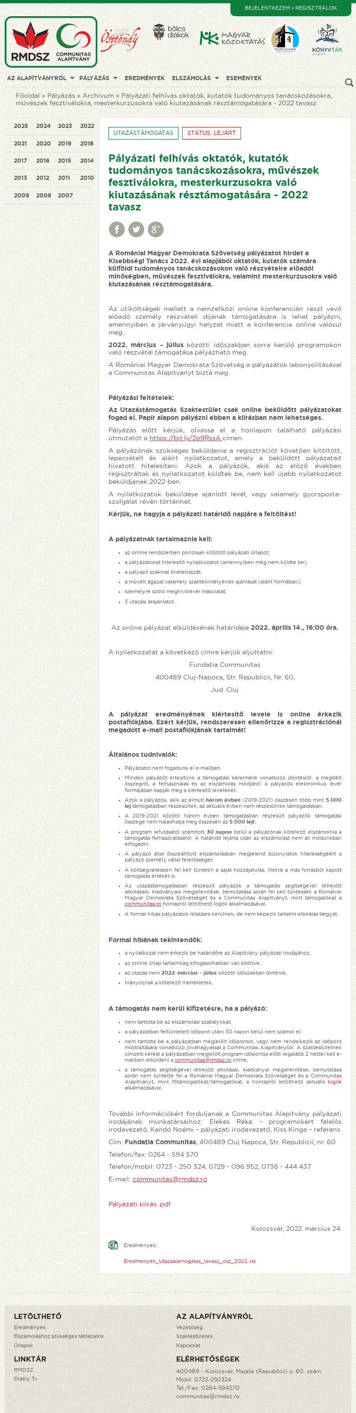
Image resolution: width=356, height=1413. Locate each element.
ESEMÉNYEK (244, 78)
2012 (42, 178)
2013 (20, 178)
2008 (43, 195)
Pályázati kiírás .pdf (139, 1204)
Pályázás (61, 95)
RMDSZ (23, 1370)
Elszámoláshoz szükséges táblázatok (59, 1336)
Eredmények (30, 1327)
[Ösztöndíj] (124, 19)
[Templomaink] (288, 19)
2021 (20, 143)
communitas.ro (143, 903)
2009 (21, 195)
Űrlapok (23, 1345)
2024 (43, 126)
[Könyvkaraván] (331, 19)
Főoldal (28, 95)
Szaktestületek (194, 1336)
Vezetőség (189, 1327)
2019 (64, 143)
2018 (87, 143)
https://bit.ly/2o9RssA (185, 438)
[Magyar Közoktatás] (233, 19)
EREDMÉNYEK (145, 78)
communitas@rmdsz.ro (203, 1060)
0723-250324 (212, 1379)
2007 (65, 195)
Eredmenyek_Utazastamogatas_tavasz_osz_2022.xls (189, 1261)
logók (335, 1081)
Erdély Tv (25, 1378)
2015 (64, 161)
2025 (21, 126)
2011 (64, 178)
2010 (87, 178)
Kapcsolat (188, 1345)
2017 (20, 161)
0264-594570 (220, 1388)
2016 (43, 161)
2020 (43, 143)
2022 (87, 126)
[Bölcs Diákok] (175, 19)
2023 (65, 126)
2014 (87, 161)
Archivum (98, 95)
